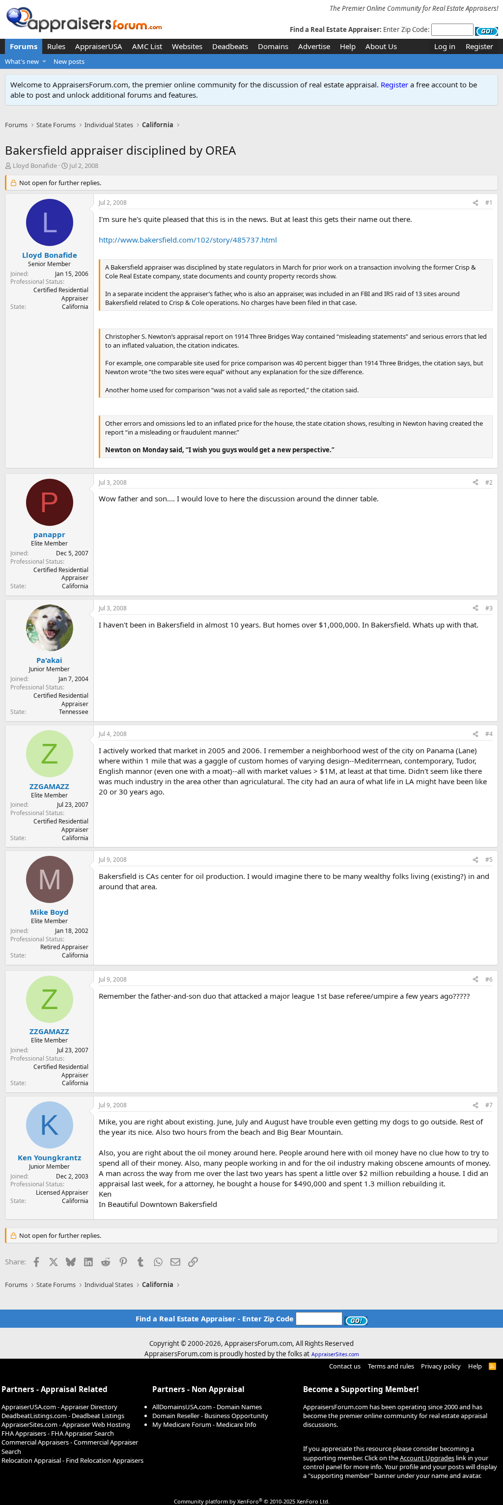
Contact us (345, 1366)
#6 (489, 979)
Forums (23, 46)
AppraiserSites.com (335, 1354)
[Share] (475, 203)
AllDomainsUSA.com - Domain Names (207, 1406)
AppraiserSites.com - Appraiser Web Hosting (65, 1424)
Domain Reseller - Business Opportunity (210, 1415)
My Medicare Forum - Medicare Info (204, 1424)
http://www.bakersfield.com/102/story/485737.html (188, 240)
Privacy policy (441, 1366)
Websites (187, 46)
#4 (489, 734)
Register (394, 84)
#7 (489, 1105)
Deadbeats (230, 46)
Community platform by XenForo (252, 1501)
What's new (22, 61)
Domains (273, 46)
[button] (44, 61)
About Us (381, 46)
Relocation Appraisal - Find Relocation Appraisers (72, 1460)
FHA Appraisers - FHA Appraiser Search (57, 1433)
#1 (489, 202)
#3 (489, 608)
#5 (489, 859)
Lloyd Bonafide (35, 165)
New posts (69, 61)
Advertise (314, 46)
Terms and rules (391, 1366)
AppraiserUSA (98, 46)
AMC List (147, 46)
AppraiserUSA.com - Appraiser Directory (59, 1406)
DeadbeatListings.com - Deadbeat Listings (62, 1415)
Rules (56, 46)
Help (348, 46)
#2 (489, 482)
